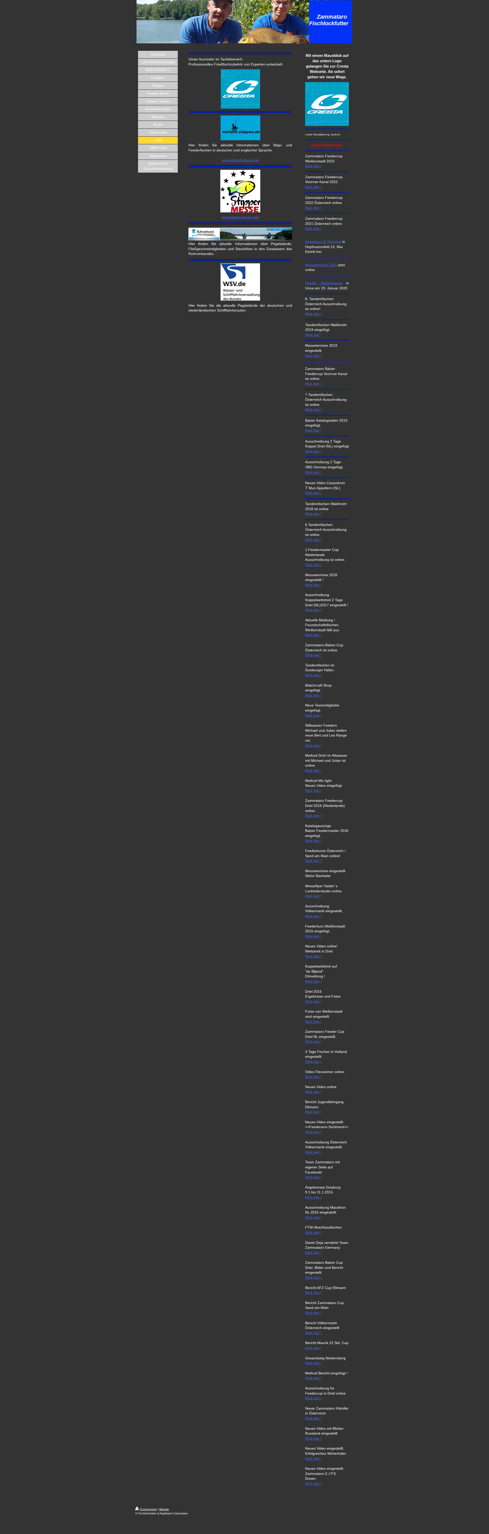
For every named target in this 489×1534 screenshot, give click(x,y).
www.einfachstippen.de (240, 160)
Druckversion (148, 1509)
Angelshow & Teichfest (323, 242)
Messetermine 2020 (321, 265)
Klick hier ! (313, 166)
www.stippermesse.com (240, 217)
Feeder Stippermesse (324, 283)
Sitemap (164, 1509)
